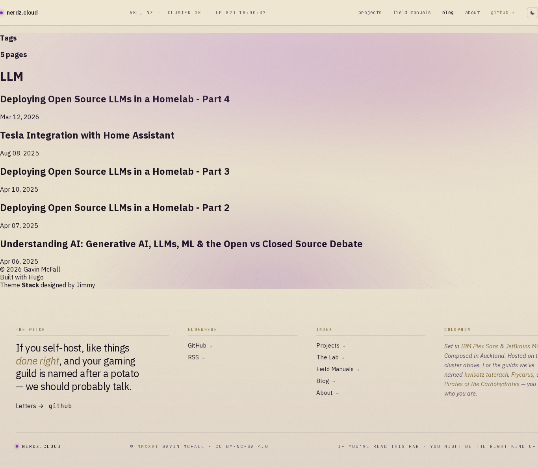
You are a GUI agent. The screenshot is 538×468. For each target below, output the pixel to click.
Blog (325, 381)
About (327, 392)
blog (448, 12)
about (472, 12)
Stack (30, 285)
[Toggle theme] (532, 12)
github (60, 406)
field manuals (412, 12)
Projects (330, 345)
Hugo (36, 277)
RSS (196, 357)
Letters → (30, 406)
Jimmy (85, 285)
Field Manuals (338, 369)
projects (370, 12)
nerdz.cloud (22, 12)
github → (502, 12)
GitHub (200, 345)
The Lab (330, 357)
